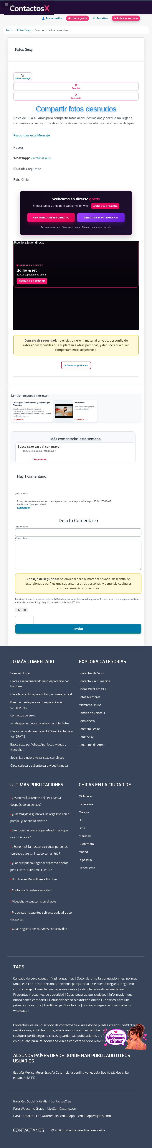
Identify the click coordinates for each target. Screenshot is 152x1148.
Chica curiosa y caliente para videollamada (39, 766)
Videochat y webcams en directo (34, 901)
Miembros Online (90, 705)
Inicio (9, 30)
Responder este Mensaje (31, 135)
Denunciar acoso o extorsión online (74, 1000)
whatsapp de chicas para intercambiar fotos (39, 723)
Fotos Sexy (24, 30)
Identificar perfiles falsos (62, 1005)
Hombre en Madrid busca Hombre (34, 879)
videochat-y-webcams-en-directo (104, 989)
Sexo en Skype (20, 673)
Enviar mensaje (22, 76)
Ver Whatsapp (41, 158)
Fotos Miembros (89, 697)
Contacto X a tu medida (94, 681)
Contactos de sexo (22, 715)
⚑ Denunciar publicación (76, 365)
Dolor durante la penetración (98, 978)
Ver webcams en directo (51, 217)
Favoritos (100, 18)
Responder (23, 507)
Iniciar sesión (52, 18)
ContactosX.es (61, 1101)
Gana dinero (87, 721)
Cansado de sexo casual (30, 978)
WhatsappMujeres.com (94, 1116)
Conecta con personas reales (56, 989)
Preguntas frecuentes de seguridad (38, 994)
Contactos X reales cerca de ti (32, 890)
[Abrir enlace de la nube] (124, 1024)
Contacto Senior (89, 729)
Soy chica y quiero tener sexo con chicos (37, 758)
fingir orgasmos (62, 978)
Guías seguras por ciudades (86, 994)
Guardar (76, 86)
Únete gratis (77, 18)
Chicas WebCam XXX (93, 689)
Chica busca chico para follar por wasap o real (41, 694)
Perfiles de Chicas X (92, 713)
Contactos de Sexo (91, 673)
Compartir (76, 96)
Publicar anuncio (126, 18)
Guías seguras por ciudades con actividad (39, 929)
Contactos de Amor (92, 745)
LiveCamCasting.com (62, 1109)
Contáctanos (28, 1130)
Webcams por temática (101, 217)
